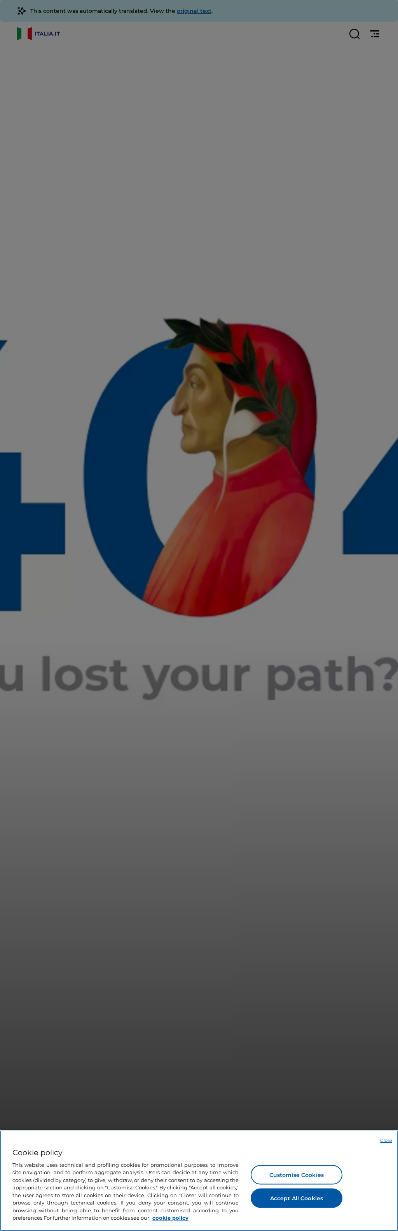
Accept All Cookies (296, 1197)
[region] (199, 1180)
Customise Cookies (296, 1174)
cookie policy (170, 1218)
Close (386, 1140)
